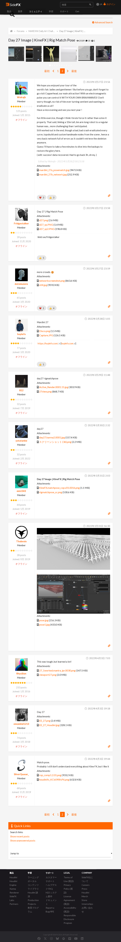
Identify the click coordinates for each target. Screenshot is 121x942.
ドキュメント (51, 902)
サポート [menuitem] (64, 11)
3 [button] (54, 65)
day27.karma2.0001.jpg (52, 437)
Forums (20, 31)
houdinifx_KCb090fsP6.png (54, 779)
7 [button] (64, 65)
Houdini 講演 (33, 894)
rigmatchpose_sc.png (50, 492)
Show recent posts (19, 836)
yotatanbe (21, 440)
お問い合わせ (87, 909)
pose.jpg (43, 620)
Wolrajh (21, 97)
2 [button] (52, 65)
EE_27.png (44, 720)
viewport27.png (47, 674)
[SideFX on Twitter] (45, 938)
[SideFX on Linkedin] (82, 938)
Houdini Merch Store (85, 896)
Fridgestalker (21, 223)
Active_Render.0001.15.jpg (53, 387)
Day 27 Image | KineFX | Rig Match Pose (72, 31)
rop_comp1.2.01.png (50, 775)
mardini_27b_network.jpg (53, 174)
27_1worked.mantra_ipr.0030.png (57, 670)
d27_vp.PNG (46, 224)
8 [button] (66, 65)
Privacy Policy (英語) (68, 889)
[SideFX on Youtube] (76, 938)
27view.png (45, 391)
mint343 (21, 491)
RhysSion (21, 673)
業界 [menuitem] (20, 11)
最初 (47, 71)
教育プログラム (33, 909)
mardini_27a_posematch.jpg (54, 169)
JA (100, 4)
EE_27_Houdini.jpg (49, 725)
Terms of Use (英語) (69, 879)
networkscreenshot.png (52, 280)
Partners (14, 904)
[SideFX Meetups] (63, 938)
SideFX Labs (13, 898)
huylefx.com (67, 343)
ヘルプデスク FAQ (51, 887)
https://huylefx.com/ (48, 343)
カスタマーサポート (51, 879)
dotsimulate (21, 283)
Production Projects (33, 902)
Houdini (13, 877)
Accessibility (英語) (70, 909)
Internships (87, 904)
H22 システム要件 (51, 894)
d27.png (43, 220)
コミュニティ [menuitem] (35, 11)
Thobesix (21, 541)
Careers (85, 885)
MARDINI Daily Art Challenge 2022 (42, 31)
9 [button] (69, 65)
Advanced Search (103, 22)
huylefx (21, 334)
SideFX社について (87, 879)
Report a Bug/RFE (50, 909)
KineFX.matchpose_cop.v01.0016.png (59, 487)
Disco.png (44, 330)
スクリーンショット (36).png (55, 441)
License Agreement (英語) (69, 900)
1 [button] (50, 65)
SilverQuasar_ (21, 774)
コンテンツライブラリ (33, 887)
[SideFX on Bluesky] (57, 938)
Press (84, 888)
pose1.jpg (44, 624)
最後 (74, 71)
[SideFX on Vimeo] (69, 938)
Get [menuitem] (77, 11)
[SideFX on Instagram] (51, 938)
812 (21, 390)
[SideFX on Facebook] (38, 938)
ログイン (110, 4)
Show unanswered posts (22, 840)
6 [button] (61, 65)
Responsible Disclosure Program (70, 919)
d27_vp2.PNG (47, 228)
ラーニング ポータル (33, 879)
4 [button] (57, 65)
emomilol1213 (21, 723)
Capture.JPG (46, 335)
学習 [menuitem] (51, 11)
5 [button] (59, 65)
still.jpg (43, 284)
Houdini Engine (13, 883)
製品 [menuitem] (9, 11)
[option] (17, 54)
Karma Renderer (14, 890)
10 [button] (71, 65)
